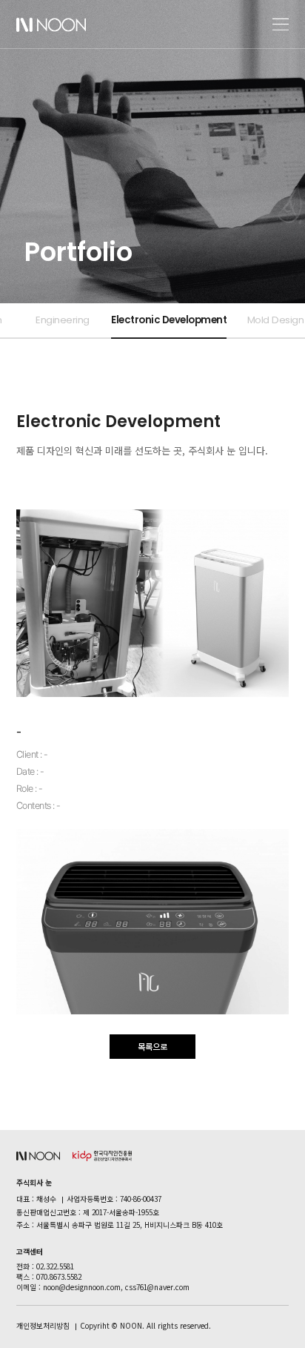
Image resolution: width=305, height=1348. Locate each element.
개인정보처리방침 (43, 1326)
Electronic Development (169, 320)
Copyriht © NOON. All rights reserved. (145, 1326)
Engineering (63, 320)
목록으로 (152, 1046)
